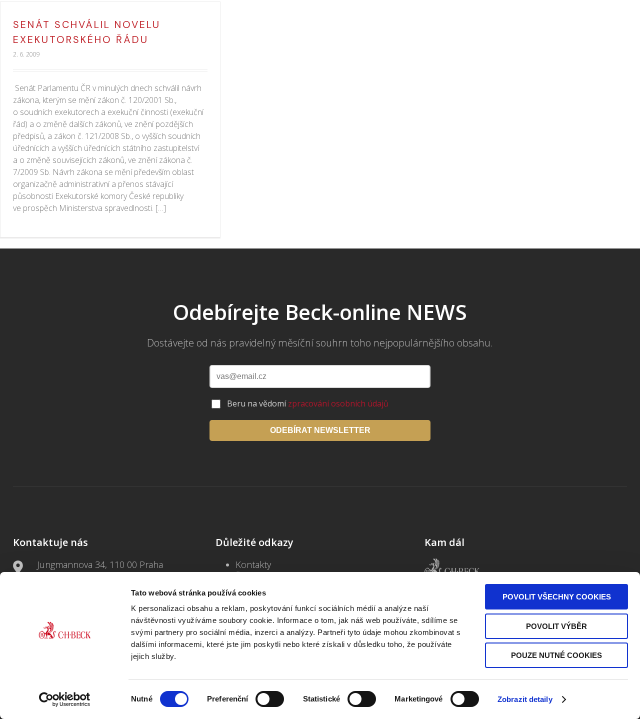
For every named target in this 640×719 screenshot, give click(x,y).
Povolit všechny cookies (556, 596)
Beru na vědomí (307, 403)
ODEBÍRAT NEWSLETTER (320, 430)
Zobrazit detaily (525, 699)
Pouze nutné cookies (556, 655)
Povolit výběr (556, 626)
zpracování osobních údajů (338, 403)
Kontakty (253, 564)
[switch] (270, 699)
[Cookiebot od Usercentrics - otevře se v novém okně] (64, 699)
